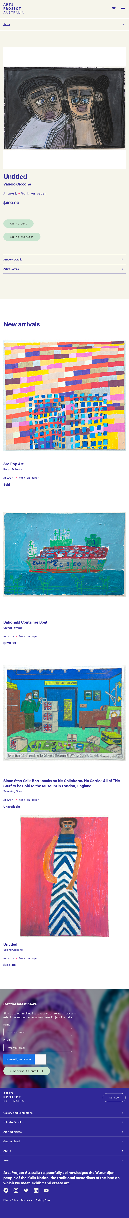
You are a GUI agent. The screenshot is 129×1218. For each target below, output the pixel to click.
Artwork (10, 193)
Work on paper (33, 193)
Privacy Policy (10, 1200)
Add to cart (18, 223)
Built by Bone (43, 1200)
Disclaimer (27, 1200)
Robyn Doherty (12, 469)
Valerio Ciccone (17, 184)
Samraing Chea (12, 791)
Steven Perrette (12, 627)
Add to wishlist (22, 236)
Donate (114, 1097)
